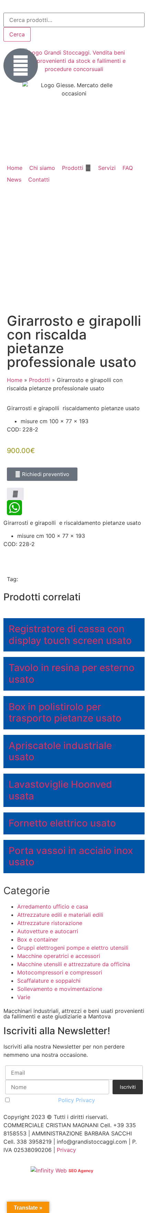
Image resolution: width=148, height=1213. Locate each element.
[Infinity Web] (49, 1170)
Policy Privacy (76, 1100)
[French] (25, 7)
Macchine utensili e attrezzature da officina (73, 964)
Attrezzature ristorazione (49, 923)
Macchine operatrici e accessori (58, 955)
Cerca (17, 34)
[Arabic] (7, 7)
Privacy (66, 1149)
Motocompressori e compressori (59, 972)
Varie (23, 997)
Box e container (37, 939)
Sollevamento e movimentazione (59, 988)
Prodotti (39, 380)
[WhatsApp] (74, 507)
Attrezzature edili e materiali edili (60, 914)
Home (14, 380)
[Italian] (34, 7)
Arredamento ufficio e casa (52, 906)
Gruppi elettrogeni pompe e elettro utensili (72, 947)
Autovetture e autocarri (47, 931)
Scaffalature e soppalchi (49, 980)
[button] (77, 168)
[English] (16, 7)
